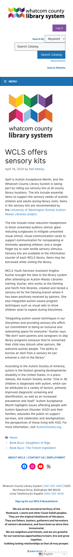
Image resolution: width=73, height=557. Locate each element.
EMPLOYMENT (56, 457)
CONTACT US (36, 457)
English (48, 554)
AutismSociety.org (48, 427)
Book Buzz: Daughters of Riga (30, 442)
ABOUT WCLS (17, 457)
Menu (13, 81)
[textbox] (40, 47)
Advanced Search (58, 61)
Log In (59, 28)
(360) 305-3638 (53, 493)
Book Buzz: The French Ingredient (33, 448)
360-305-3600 (53, 486)
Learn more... (37, 551)
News (13, 437)
